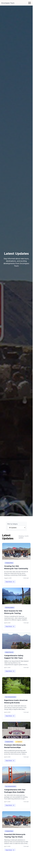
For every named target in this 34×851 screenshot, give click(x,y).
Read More (9, 582)
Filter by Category (12, 524)
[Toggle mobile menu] (29, 3)
